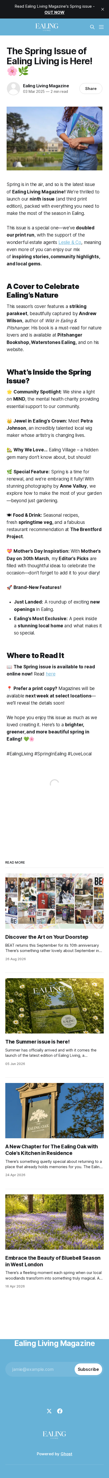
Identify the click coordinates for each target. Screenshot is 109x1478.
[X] (49, 1411)
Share (91, 88)
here (50, 674)
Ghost (66, 1453)
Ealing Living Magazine (46, 85)
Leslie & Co (69, 242)
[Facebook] (59, 1411)
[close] (102, 9)
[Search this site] (92, 27)
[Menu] (101, 27)
